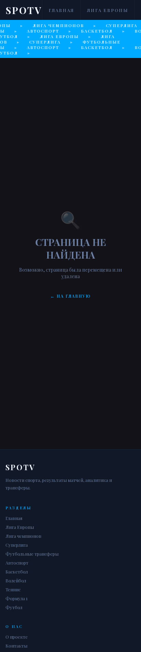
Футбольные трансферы (32, 554)
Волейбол (15, 580)
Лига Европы (107, 10)
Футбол (13, 607)
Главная (61, 10)
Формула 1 (16, 598)
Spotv (23, 10)
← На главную (70, 296)
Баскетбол (16, 571)
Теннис (13, 589)
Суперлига (16, 545)
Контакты (16, 646)
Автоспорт (16, 563)
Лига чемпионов (23, 536)
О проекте (16, 637)
